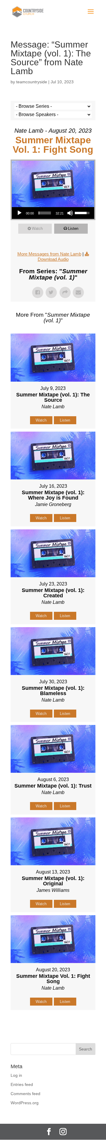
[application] (53, 213)
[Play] (19, 213)
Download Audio (53, 259)
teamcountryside (31, 81)
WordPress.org (25, 1102)
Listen (73, 228)
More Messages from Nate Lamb (49, 253)
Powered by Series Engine (53, 1025)
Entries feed (22, 1084)
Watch (37, 228)
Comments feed (25, 1093)
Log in (16, 1075)
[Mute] (70, 213)
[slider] (45, 213)
